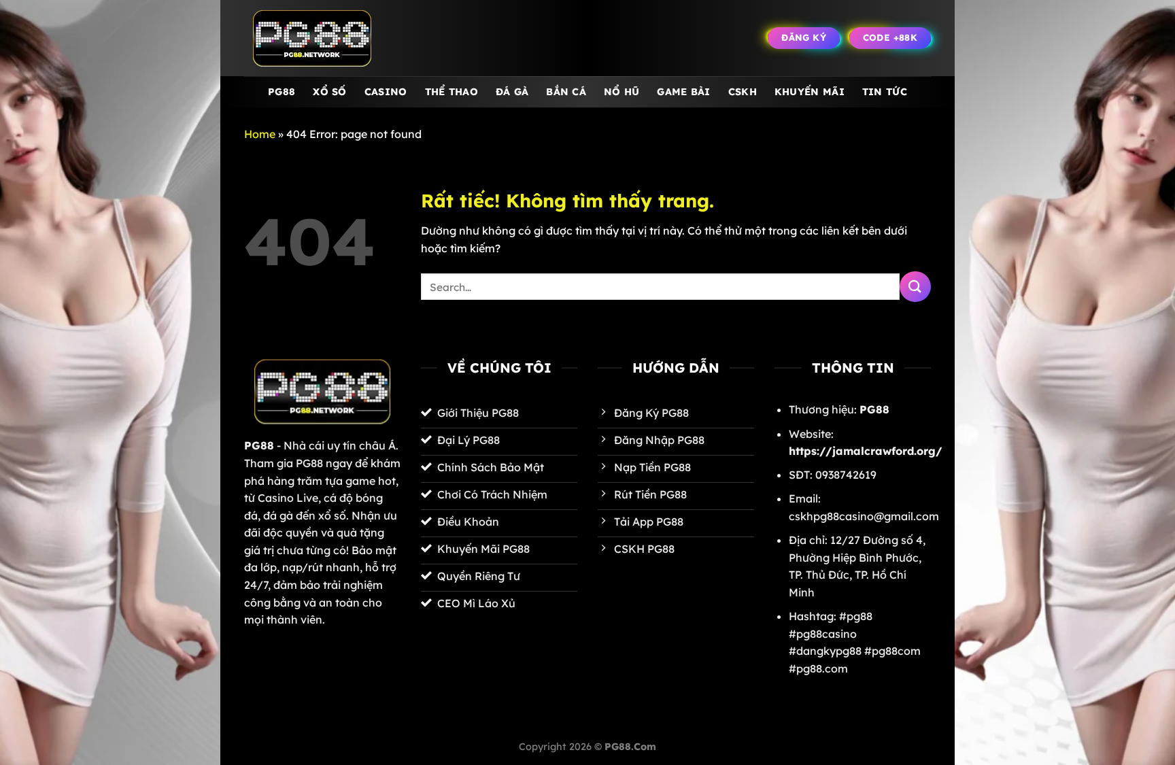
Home (259, 134)
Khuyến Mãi (809, 92)
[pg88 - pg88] (312, 38)
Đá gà (512, 92)
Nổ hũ (621, 92)
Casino (385, 92)
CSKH (742, 92)
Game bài (683, 92)
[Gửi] (915, 286)
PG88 (281, 92)
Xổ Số (329, 92)
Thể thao (451, 92)
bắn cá (566, 92)
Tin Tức (884, 92)
